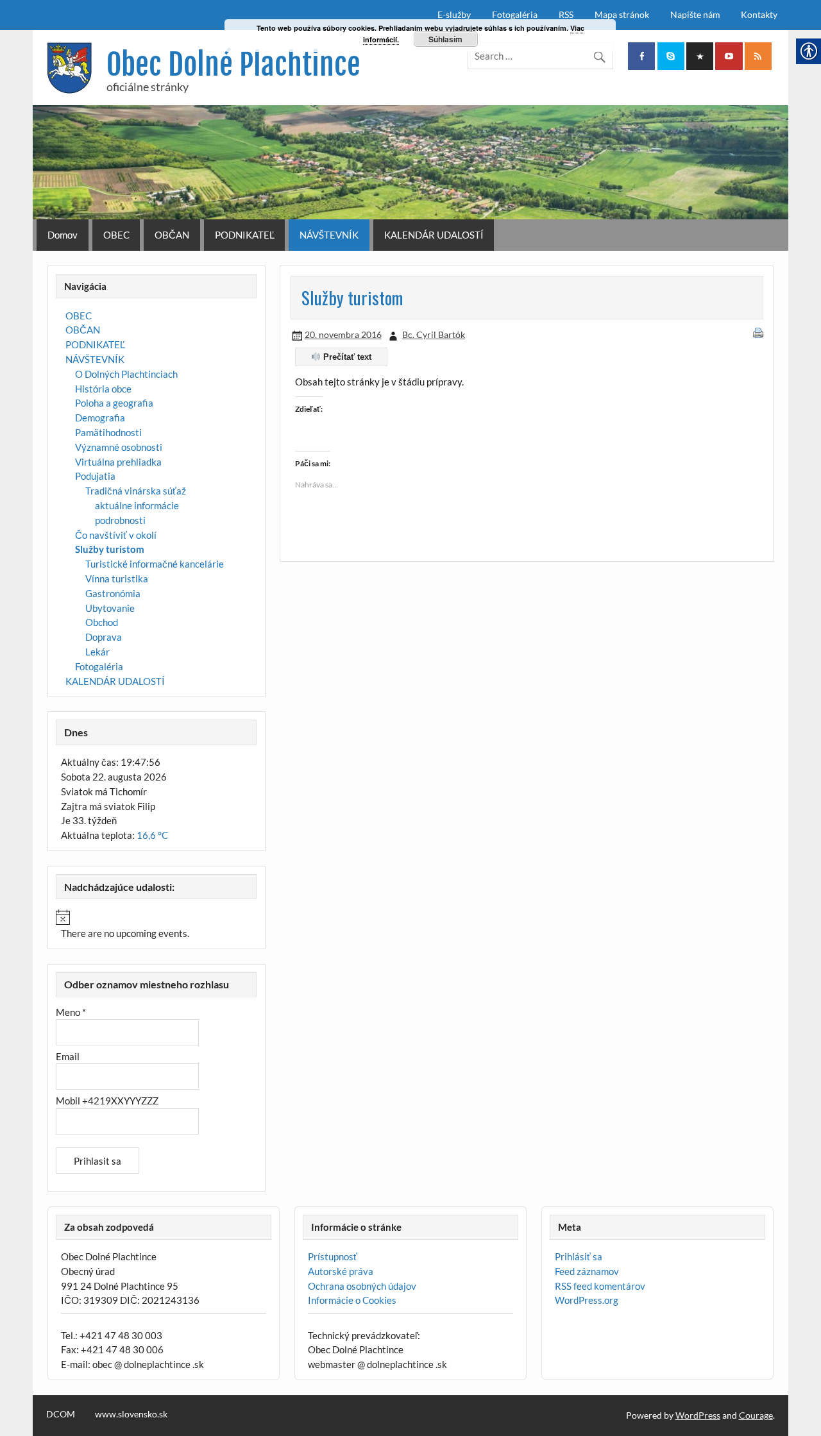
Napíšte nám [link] (695, 14)
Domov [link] (62, 235)
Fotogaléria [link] (514, 14)
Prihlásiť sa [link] (578, 1256)
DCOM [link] (60, 1414)
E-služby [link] (454, 14)
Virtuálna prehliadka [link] (118, 462)
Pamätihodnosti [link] (108, 432)
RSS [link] (566, 14)
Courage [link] (756, 1415)
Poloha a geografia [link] (114, 403)
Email (68, 1056)
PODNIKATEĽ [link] (245, 235)
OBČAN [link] (172, 235)
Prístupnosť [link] (332, 1256)
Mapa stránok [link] (622, 14)
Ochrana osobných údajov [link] (362, 1286)
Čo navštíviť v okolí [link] (116, 535)
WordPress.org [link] (586, 1300)
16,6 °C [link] (152, 835)
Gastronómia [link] (112, 593)
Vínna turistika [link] (116, 578)
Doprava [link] (103, 637)
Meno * (71, 1012)
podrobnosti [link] (120, 520)
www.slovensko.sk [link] (131, 1414)
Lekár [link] (97, 651)
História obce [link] (103, 388)
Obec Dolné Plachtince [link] (233, 64)
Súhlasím (445, 39)
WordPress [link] (697, 1415)
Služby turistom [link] (109, 549)
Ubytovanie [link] (110, 608)
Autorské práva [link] (340, 1271)
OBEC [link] (116, 235)
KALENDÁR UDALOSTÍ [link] (434, 235)
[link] (641, 56)
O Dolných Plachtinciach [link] (126, 374)
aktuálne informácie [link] (137, 505)
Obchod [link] (101, 622)
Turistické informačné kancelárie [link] (154, 564)
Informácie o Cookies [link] (352, 1300)
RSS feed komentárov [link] (600, 1286)
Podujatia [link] (95, 476)
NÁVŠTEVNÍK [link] (329, 235)
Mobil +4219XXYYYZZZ (107, 1100)
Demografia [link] (100, 417)
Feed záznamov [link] (587, 1271)
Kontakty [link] (759, 14)
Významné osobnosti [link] (118, 447)
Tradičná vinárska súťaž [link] (135, 490)
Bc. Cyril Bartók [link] (433, 334)
